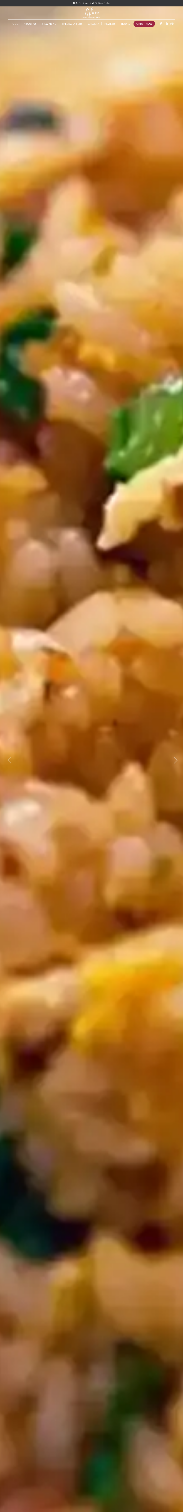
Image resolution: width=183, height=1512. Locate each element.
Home (14, 23)
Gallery (93, 23)
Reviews (109, 23)
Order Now (144, 24)
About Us (30, 23)
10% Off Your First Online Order (91, 3)
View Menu (49, 23)
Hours (125, 23)
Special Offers (72, 23)
